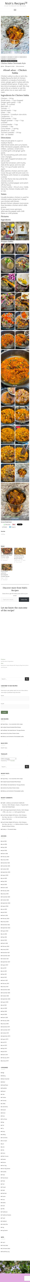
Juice (3, 1147)
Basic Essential (5, 1079)
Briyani (4, 1091)
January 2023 (5, 921)
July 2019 (4, 1042)
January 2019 (5, 1061)
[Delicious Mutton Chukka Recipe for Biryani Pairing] (20, 551)
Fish (3, 1125)
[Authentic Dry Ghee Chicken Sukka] (6, 551)
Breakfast (4, 1088)
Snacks (4, 1196)
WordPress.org (6, 1251)
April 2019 (4, 1051)
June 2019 (4, 1045)
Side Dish (4, 1193)
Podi (3, 1184)
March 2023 (5, 915)
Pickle (3, 1181)
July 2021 (4, 968)
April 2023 (4, 912)
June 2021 (4, 971)
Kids (3, 1150)
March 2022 (5, 943)
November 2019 (6, 1030)
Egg (3, 1122)
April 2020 (4, 1014)
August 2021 (5, 965)
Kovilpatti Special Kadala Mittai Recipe (11, 727)
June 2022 (4, 934)
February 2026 (5, 856)
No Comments (20, 66)
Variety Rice (5, 1224)
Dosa (3, 1116)
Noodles (4, 1171)
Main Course (23, 57)
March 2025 (5, 887)
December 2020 (6, 989)
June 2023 (4, 909)
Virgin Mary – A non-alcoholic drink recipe (12, 724)
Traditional (4, 1212)
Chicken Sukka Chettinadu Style (13, 63)
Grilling (4, 1134)
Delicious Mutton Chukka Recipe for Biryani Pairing (19, 556)
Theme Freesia (22, 1267)
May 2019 (4, 1048)
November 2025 (6, 866)
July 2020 (4, 1005)
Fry (3, 1128)
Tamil (3, 1205)
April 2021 (4, 977)
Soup (3, 1199)
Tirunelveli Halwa (12, 829)
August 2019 (5, 1039)
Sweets (4, 1202)
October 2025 (5, 869)
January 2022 (5, 949)
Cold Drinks (5, 1106)
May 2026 (4, 847)
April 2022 (4, 940)
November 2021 (6, 955)
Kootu (3, 1153)
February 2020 (5, 1020)
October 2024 (5, 900)
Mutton (4, 1162)
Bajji (3, 1072)
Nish (3, 66)
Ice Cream (4, 1140)
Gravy (16, 57)
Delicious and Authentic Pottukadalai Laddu (13, 736)
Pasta (3, 1174)
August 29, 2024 (10, 66)
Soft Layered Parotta (20, 812)
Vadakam (4, 1221)
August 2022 (5, 931)
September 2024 (6, 903)
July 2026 (4, 841)
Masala (4, 1159)
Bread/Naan (5, 1085)
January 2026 (5, 859)
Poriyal (4, 1187)
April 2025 (4, 884)
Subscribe (24, 599)
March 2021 (5, 980)
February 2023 (5, 918)
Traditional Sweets (6, 1215)
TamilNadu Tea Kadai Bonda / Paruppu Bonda (13, 730)
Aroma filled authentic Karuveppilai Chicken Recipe (5, 574)
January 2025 (5, 893)
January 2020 (5, 1023)
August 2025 (5, 875)
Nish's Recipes (15, 3)
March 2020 (5, 1017)
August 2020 (5, 1002)
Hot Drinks (4, 1137)
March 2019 (5, 1054)
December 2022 (6, 924)
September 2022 (6, 928)
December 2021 (6, 952)
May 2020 (4, 1011)
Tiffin (3, 1209)
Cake (3, 1094)
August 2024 (5, 906)
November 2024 (6, 897)
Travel (3, 1218)
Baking (4, 1075)
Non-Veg (4, 59)
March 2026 (5, 853)
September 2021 (6, 962)
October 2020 (5, 996)
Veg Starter (5, 1230)
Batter (3, 1082)
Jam (3, 1144)
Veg (3, 1227)
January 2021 (5, 986)
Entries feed (5, 1245)
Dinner (3, 1113)
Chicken (4, 57)
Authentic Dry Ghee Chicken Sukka (6, 556)
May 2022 (4, 937)
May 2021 (4, 974)
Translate (12, 760)
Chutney (4, 1100)
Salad (3, 1190)
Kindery (4, 829)
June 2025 (4, 878)
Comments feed (6, 1248)
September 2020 (6, 999)
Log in (3, 1242)
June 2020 (4, 1008)
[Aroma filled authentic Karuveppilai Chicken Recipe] (6, 567)
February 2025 (5, 890)
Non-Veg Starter (11, 59)
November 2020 (6, 992)
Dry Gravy (10, 57)
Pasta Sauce (5, 1178)
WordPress (7, 1269)
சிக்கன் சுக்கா (14, 61)
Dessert (4, 1110)
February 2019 (5, 1057)
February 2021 (5, 983)
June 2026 (4, 844)
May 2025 (4, 881)
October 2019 (5, 1033)
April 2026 (4, 850)
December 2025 (6, 863)
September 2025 (6, 872)
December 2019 (6, 1027)
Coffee (3, 1103)
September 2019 (6, 1036)
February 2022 (5, 946)
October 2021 (5, 958)
